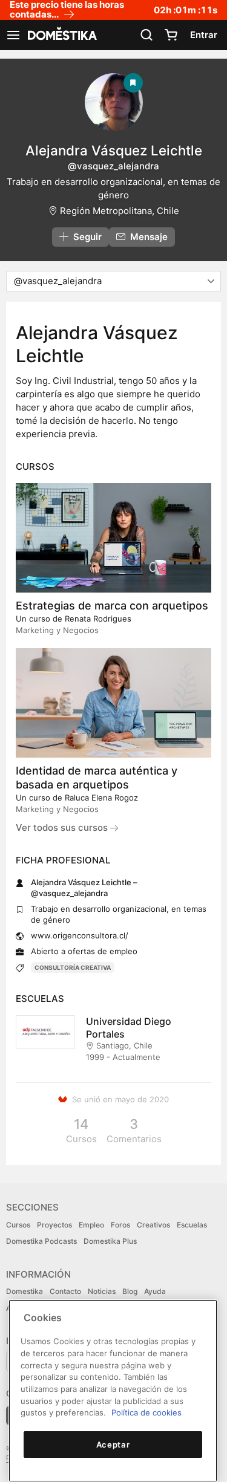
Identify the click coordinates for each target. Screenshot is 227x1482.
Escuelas (192, 1224)
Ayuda (155, 1291)
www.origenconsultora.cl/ (79, 935)
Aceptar (113, 1444)
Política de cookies (146, 1412)
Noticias (102, 1291)
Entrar (203, 35)
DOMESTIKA (61, 35)
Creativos (153, 1224)
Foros (120, 1224)
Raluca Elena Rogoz (101, 797)
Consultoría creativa (73, 967)
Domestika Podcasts (41, 1241)
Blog (129, 1291)
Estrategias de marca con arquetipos (112, 605)
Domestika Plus (110, 1241)
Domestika (24, 1291)
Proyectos (54, 1224)
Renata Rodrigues (98, 618)
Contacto (65, 1291)
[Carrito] (170, 35)
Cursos (18, 1224)
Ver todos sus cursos (63, 827)
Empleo (91, 1224)
